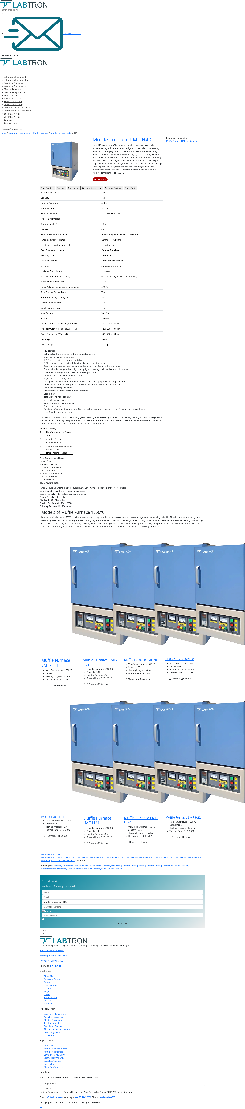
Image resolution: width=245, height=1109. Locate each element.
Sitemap (48, 1000)
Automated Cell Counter (55, 1045)
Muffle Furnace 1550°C (52, 854)
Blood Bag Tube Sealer (54, 1064)
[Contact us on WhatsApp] (41, 1104)
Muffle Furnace (40, 133)
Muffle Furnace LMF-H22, (63, 860)
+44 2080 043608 (51, 957)
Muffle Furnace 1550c (61, 133)
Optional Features (113, 188)
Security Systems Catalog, (88, 868)
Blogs (46, 988)
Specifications (47, 188)
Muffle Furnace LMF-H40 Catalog (182, 141)
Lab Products (50, 1032)
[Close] (2, 73)
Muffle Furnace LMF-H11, (53, 857)
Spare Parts (130, 188)
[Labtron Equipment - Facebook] (50, 962)
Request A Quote (10, 55)
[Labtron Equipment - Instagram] (53, 962)
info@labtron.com (72, 33)
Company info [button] (11, 123)
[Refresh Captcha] (43, 919)
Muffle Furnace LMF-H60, (102, 857)
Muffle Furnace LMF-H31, (176, 857)
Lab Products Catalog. (111, 868)
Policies (47, 997)
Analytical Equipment (14, 83)
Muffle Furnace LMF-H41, (151, 857)
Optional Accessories (92, 188)
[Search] (2, 14)
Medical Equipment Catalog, (124, 865)
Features (61, 188)
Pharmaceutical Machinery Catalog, (58, 868)
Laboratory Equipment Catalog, (66, 865)
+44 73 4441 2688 (53, 952)
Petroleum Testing (13, 101)
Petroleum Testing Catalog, (176, 865)
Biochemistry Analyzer (54, 1054)
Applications (74, 188)
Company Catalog (52, 976)
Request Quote (100, 179)
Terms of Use (50, 994)
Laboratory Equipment (15, 77)
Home (3, 133)
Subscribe (46, 1085)
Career (47, 991)
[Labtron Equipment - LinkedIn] (55, 962)
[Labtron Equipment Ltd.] (63, 936)
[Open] (2, 68)
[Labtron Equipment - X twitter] (57, 962)
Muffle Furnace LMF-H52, (78, 857)
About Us (48, 973)
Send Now (122, 923)
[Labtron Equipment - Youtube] (60, 962)
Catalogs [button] (8, 119)
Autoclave (48, 1042)
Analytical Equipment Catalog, (96, 865)
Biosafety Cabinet (52, 1057)
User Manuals (50, 982)
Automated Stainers (53, 1048)
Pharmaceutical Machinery (17, 107)
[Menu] (21, 129)
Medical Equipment (13, 89)
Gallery (47, 985)
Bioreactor (49, 1061)
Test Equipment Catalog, (150, 865)
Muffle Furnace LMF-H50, (127, 857)
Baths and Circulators (54, 1051)
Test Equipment (11, 95)
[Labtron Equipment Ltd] (23, 3)
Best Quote (46, 930)
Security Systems (12, 113)
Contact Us (49, 979)
